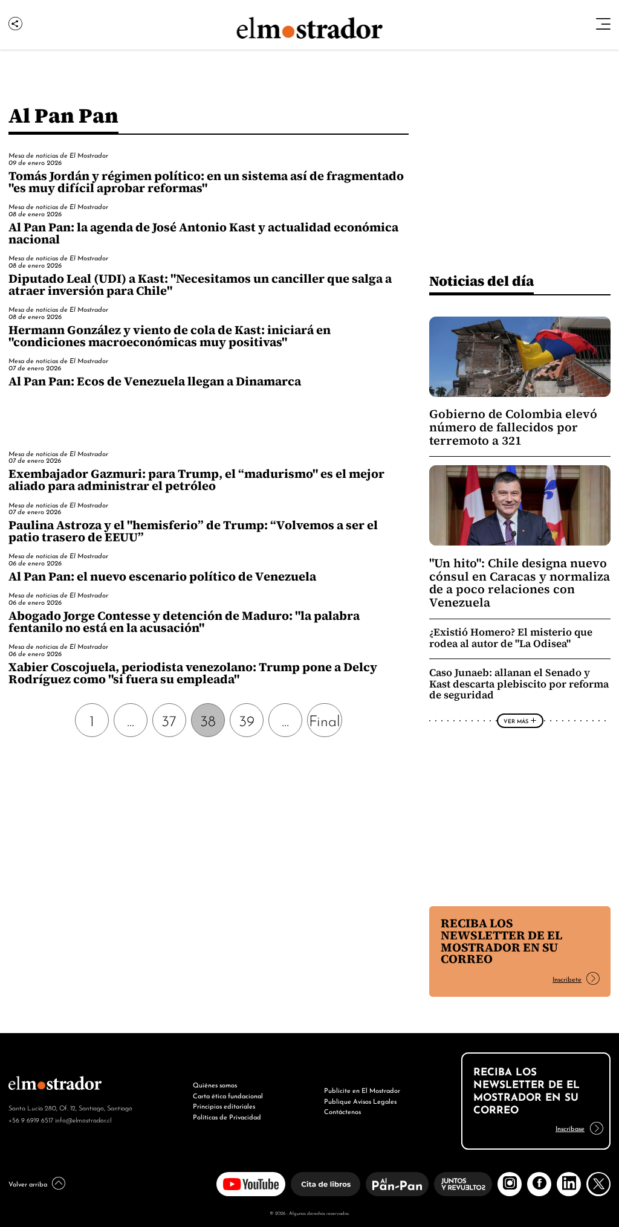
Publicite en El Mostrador (362, 1090)
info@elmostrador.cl (83, 1119)
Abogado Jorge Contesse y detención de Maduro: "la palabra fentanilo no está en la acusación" (184, 622)
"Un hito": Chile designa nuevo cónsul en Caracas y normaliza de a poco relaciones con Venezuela (519, 583)
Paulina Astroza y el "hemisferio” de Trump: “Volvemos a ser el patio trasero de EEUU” (193, 531)
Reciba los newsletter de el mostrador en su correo (501, 941)
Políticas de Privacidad (227, 1116)
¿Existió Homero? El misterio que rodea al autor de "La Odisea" (510, 638)
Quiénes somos (215, 1084)
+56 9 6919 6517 (30, 1119)
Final (324, 719)
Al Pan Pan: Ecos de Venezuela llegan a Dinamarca (154, 381)
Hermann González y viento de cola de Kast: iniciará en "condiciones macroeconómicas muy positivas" (169, 336)
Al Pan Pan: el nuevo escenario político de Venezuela (162, 576)
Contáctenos (342, 1111)
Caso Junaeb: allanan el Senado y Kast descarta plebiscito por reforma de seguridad (519, 684)
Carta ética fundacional (228, 1095)
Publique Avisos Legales (360, 1101)
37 (169, 719)
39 (246, 719)
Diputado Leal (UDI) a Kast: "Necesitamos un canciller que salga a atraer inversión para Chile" (200, 284)
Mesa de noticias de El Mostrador (58, 154)
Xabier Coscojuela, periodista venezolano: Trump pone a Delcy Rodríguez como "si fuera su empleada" (192, 673)
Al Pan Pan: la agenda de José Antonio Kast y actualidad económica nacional (203, 233)
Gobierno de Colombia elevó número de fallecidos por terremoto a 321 (513, 427)
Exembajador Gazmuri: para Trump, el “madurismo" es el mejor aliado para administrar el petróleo (196, 480)
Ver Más (516, 720)
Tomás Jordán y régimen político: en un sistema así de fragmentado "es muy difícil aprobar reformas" (206, 182)
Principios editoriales (224, 1105)
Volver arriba (27, 1183)
